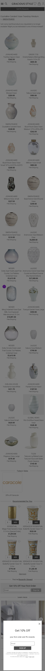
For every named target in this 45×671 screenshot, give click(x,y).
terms (27, 656)
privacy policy (31, 656)
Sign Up (22, 648)
